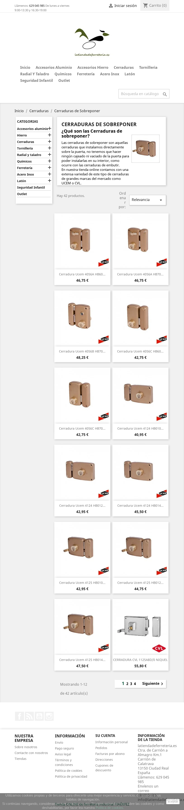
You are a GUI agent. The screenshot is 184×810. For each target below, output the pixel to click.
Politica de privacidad (71, 776)
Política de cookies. (110, 808)
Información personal (111, 742)
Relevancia (148, 200)
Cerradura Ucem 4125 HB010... (82, 582)
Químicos (63, 73)
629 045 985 (37, 6)
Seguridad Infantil (36, 80)
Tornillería (25, 148)
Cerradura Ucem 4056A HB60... (82, 274)
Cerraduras (124, 67)
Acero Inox (109, 73)
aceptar (173, 801)
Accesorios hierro (92, 67)
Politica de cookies (68, 770)
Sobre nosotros (26, 747)
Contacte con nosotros (31, 753)
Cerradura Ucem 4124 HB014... (140, 505)
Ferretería (86, 73)
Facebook (19, 716)
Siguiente (153, 684)
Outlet (64, 80)
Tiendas (20, 758)
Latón (130, 73)
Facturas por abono (110, 754)
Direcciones (104, 759)
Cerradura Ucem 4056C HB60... (140, 351)
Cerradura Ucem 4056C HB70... (82, 428)
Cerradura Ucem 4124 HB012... (82, 505)
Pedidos (101, 748)
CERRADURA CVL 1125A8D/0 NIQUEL (140, 660)
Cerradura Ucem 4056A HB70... (140, 274)
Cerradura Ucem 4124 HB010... (140, 428)
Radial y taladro (34, 73)
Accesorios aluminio (54, 67)
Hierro (22, 135)
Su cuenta (105, 735)
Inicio (25, 67)
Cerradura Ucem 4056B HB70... (82, 351)
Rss (29, 716)
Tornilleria (148, 67)
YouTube (39, 716)
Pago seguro (64, 748)
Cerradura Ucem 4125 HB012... (140, 582)
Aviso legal (63, 754)
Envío (59, 742)
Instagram (49, 716)
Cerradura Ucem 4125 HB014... (82, 660)
